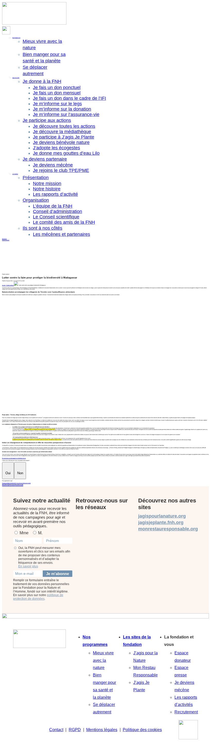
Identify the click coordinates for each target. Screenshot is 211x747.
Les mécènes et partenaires (61, 234)
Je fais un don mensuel (57, 92)
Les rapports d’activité (55, 194)
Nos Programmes (16, 37)
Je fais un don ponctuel (57, 87)
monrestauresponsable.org (168, 528)
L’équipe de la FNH (52, 206)
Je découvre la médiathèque (62, 131)
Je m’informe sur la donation (62, 109)
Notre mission (47, 183)
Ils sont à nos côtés (42, 228)
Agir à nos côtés (15, 77)
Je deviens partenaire (45, 159)
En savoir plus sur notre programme (14, 458)
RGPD (75, 729)
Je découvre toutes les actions (64, 126)
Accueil (3, 285)
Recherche (4, 238)
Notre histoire (46, 188)
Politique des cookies (142, 729)
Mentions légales (101, 729)
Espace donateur (5, 240)
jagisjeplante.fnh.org (160, 522)
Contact (56, 729)
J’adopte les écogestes (56, 147)
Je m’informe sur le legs (57, 103)
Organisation (36, 200)
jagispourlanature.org (162, 516)
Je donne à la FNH (42, 81)
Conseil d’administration (57, 211)
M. (39, 533)
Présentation (36, 177)
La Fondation (15, 173)
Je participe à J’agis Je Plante (63, 137)
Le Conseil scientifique (56, 216)
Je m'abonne (57, 573)
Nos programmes (95, 641)
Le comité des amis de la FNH (64, 222)
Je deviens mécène (53, 165)
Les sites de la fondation (137, 641)
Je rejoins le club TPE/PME (61, 170)
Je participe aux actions (47, 120)
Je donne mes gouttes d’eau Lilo (66, 153)
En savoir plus (28, 566)
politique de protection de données (38, 596)
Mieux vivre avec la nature (103, 660)
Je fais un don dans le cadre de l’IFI (69, 98)
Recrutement (186, 712)
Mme (24, 533)
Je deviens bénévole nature (61, 142)
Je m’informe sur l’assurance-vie (66, 114)
